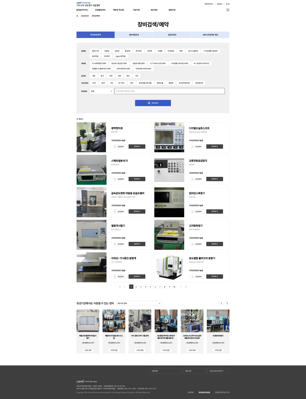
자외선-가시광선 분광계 (123, 258)
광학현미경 (117, 128)
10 (174, 287)
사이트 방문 (87, 350)
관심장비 (121, 146)
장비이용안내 (134, 35)
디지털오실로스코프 (199, 128)
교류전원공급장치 (198, 160)
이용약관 (191, 392)
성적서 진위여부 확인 (210, 35)
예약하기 (137, 146)
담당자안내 (172, 35)
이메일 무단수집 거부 (222, 392)
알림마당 (172, 10)
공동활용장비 (100, 10)
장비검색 (155, 103)
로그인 (228, 4)
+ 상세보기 (87, 322)
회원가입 (219, 4)
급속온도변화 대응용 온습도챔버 (127, 193)
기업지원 (136, 10)
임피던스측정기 (197, 193)
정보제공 (154, 10)
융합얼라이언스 (82, 10)
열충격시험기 (118, 225)
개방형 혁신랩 (118, 10)
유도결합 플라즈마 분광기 (202, 258)
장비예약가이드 (209, 4)
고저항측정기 (196, 225)
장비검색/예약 (95, 35)
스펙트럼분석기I (119, 160)
